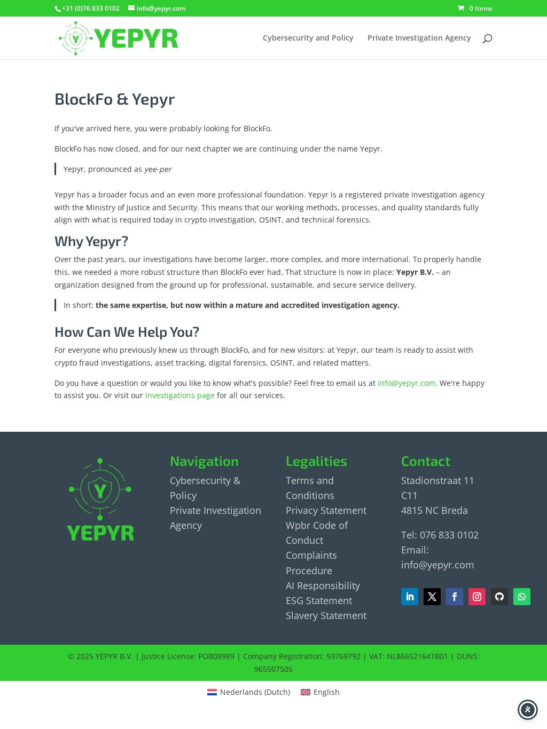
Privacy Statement (326, 510)
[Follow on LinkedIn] (409, 596)
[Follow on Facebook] (432, 596)
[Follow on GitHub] (499, 596)
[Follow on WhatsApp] (521, 596)
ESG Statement (319, 600)
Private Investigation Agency (419, 38)
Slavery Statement (326, 615)
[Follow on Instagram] (477, 596)
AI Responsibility (323, 585)
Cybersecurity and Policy (308, 38)
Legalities (316, 460)
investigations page (180, 395)
